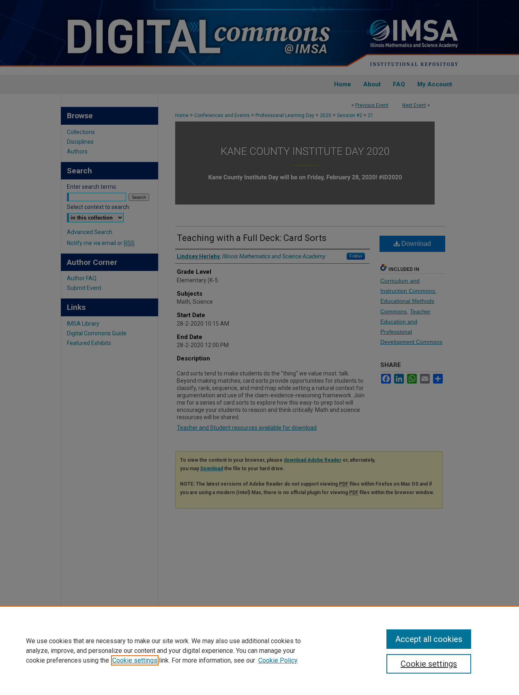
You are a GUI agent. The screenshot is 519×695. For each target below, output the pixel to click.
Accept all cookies (428, 639)
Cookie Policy (278, 660)
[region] (259, 650)
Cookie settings (134, 660)
